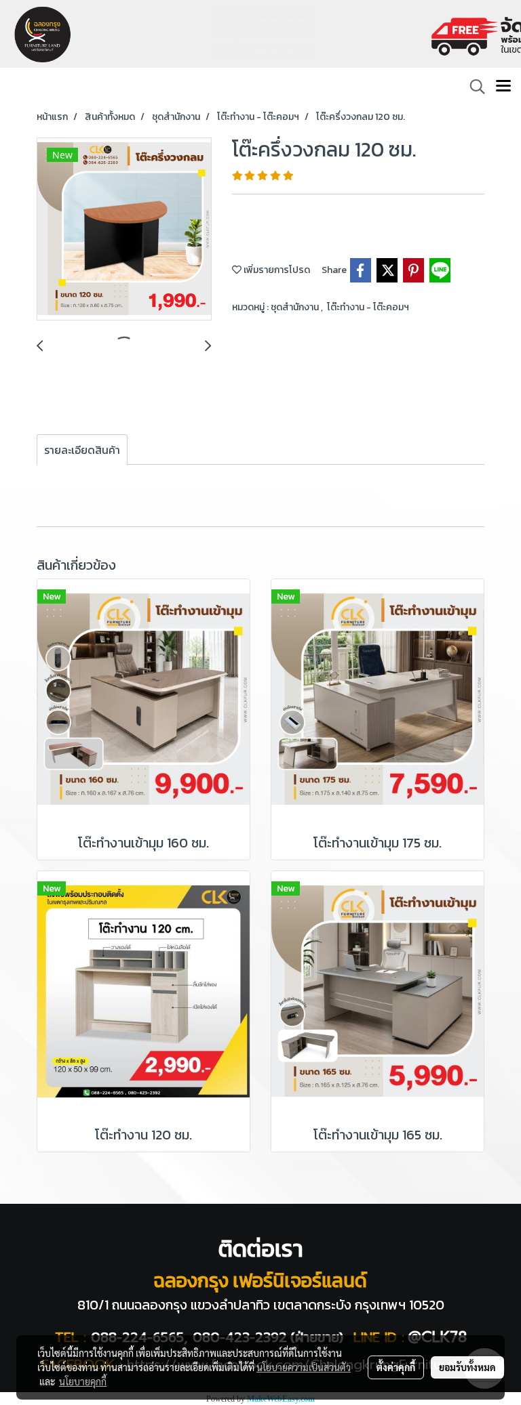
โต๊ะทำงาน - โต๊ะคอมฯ (368, 307)
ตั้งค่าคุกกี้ (396, 1367)
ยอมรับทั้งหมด (467, 1367)
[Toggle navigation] (503, 87)
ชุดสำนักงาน (296, 307)
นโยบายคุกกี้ (83, 1381)
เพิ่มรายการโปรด (276, 270)
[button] (472, 86)
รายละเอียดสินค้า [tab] (82, 450)
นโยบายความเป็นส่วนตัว (303, 1367)
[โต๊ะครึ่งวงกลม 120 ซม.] (124, 229)
